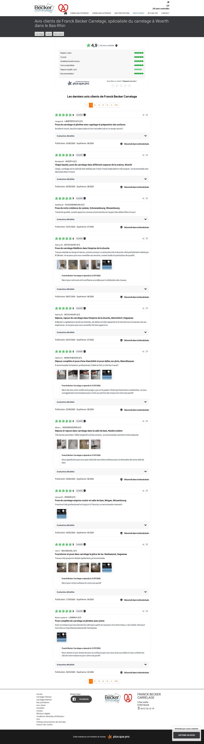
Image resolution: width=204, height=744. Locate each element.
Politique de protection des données (51, 722)
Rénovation (58, 34)
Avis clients (138, 13)
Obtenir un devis (186, 735)
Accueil (65, 13)
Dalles (48, 34)
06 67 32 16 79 (147, 708)
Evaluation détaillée (65, 136)
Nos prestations (122, 13)
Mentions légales (43, 713)
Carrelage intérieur (79, 13)
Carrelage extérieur (101, 13)
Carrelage (39, 34)
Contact (165, 13)
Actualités (153, 13)
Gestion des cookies (44, 724)
